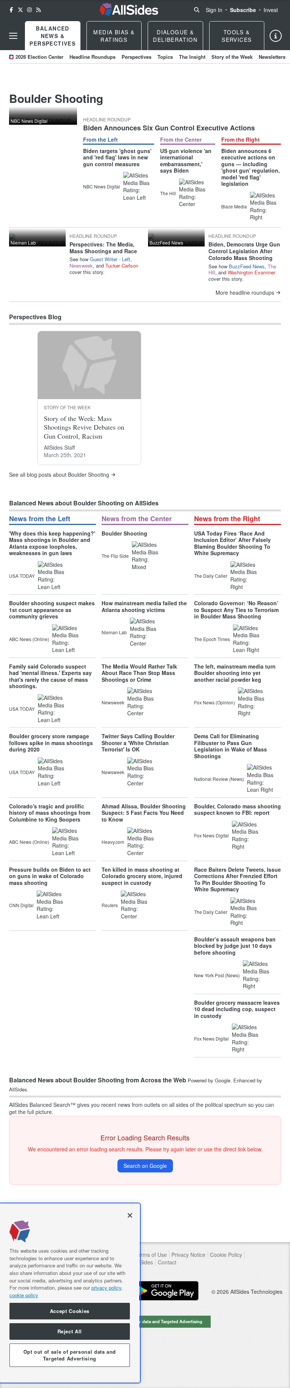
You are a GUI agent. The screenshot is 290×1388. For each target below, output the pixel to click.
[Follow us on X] (20, 10)
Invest (271, 10)
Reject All (69, 1331)
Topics (165, 56)
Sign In (214, 10)
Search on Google (145, 1165)
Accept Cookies (69, 1311)
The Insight (192, 56)
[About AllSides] (275, 36)
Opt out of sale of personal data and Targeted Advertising (145, 1321)
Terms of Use (151, 1254)
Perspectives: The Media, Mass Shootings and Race (103, 247)
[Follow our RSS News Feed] (38, 10)
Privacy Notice (188, 1254)
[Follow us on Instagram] (29, 10)
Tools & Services (236, 35)
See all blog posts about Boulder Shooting (59, 474)
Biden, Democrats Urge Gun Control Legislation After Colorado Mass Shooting (244, 251)
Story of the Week (232, 56)
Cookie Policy (226, 1254)
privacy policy (106, 1287)
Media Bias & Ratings (113, 35)
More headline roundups (245, 292)
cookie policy (23, 1295)
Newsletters (272, 56)
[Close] (130, 1215)
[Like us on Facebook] (11, 10)
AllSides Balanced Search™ (42, 1104)
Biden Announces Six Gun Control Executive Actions (169, 128)
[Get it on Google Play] (165, 1291)
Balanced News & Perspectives (52, 35)
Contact (167, 1262)
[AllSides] (129, 10)
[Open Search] (197, 10)
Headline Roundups (92, 56)
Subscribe (243, 10)
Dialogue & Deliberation (175, 35)
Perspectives (136, 56)
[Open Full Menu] (13, 36)
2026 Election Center (39, 56)
